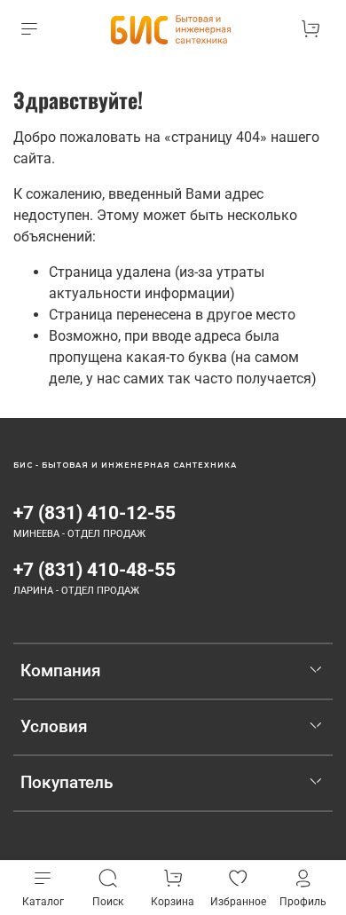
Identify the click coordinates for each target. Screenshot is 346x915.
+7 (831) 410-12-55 (94, 513)
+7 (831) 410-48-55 (94, 569)
